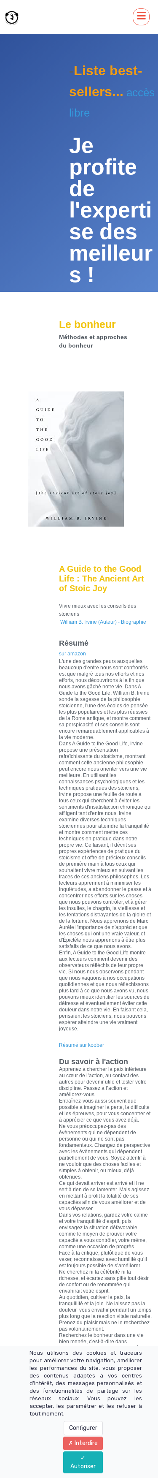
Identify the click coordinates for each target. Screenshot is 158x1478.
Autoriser (83, 1466)
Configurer (83, 1428)
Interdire (85, 1443)
